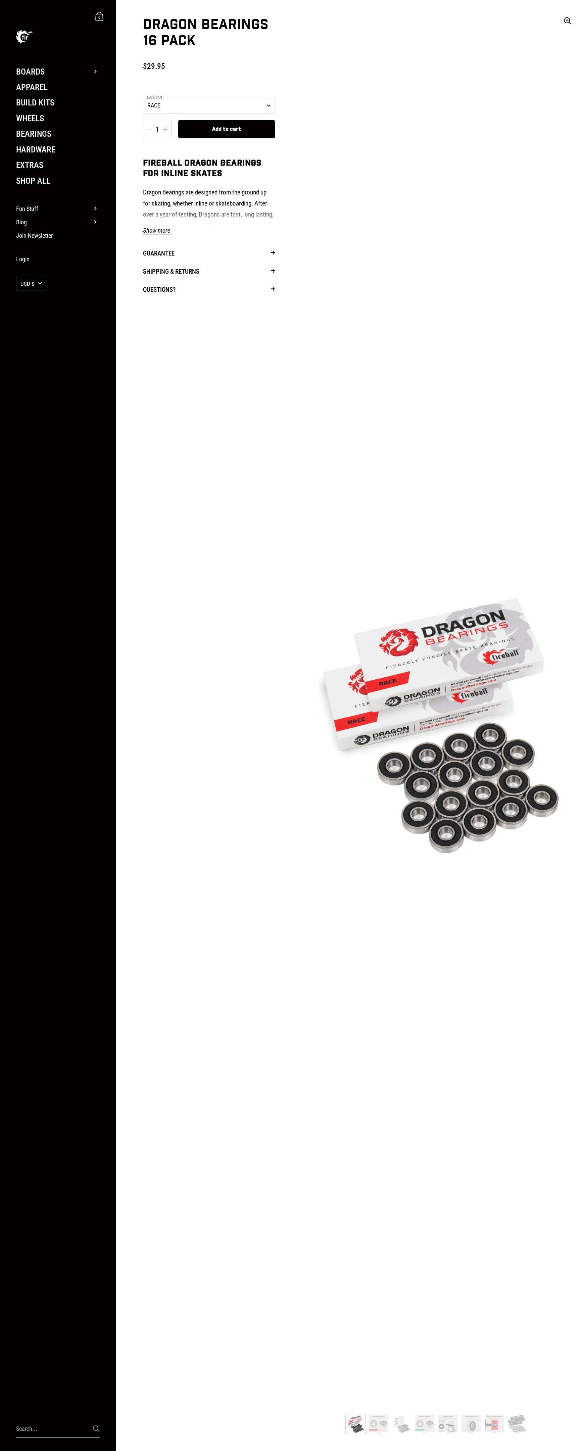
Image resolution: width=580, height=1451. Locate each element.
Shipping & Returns (171, 271)
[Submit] (96, 1428)
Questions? (159, 289)
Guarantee (159, 253)
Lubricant (155, 97)
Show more (157, 230)
